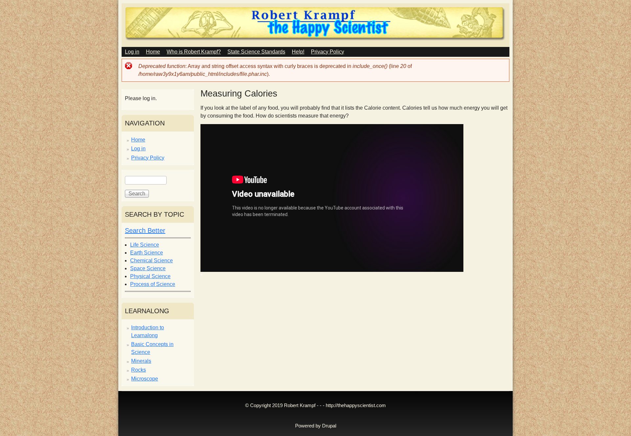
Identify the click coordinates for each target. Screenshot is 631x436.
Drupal (329, 425)
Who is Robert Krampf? (194, 51)
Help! (298, 51)
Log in (132, 51)
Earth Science (146, 252)
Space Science (148, 268)
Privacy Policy (327, 51)
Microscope (144, 378)
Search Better (145, 230)
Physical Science (150, 276)
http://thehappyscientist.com (356, 405)
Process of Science (152, 284)
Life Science (144, 245)
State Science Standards (256, 51)
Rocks (138, 370)
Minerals (141, 361)
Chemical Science (151, 260)
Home (153, 51)
